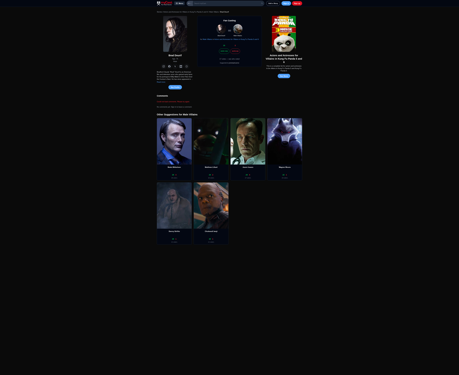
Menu (181, 3)
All (189, 3)
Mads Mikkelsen (174, 167)
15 (224, 45)
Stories (159, 12)
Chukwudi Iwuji (211, 231)
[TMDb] (186, 66)
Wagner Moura (285, 167)
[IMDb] (180, 66)
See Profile (175, 87)
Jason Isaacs (248, 167)
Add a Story (273, 3)
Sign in (286, 3)
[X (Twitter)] (175, 66)
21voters (174, 242)
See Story (284, 76)
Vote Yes (224, 51)
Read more (161, 82)
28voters (174, 178)
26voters (211, 178)
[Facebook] (169, 66)
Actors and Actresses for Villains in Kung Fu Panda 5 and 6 (185, 12)
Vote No (235, 51)
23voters (285, 178)
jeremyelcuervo (234, 63)
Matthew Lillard (211, 167)
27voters (248, 178)
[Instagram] (163, 66)
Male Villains (214, 12)
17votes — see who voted (229, 59)
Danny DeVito (174, 231)
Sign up (297, 3)
